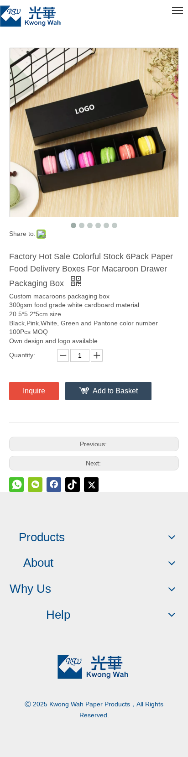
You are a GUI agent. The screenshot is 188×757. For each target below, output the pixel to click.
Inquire (34, 391)
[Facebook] (54, 484)
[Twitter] (91, 484)
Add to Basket (115, 391)
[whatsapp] (16, 484)
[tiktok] (72, 484)
